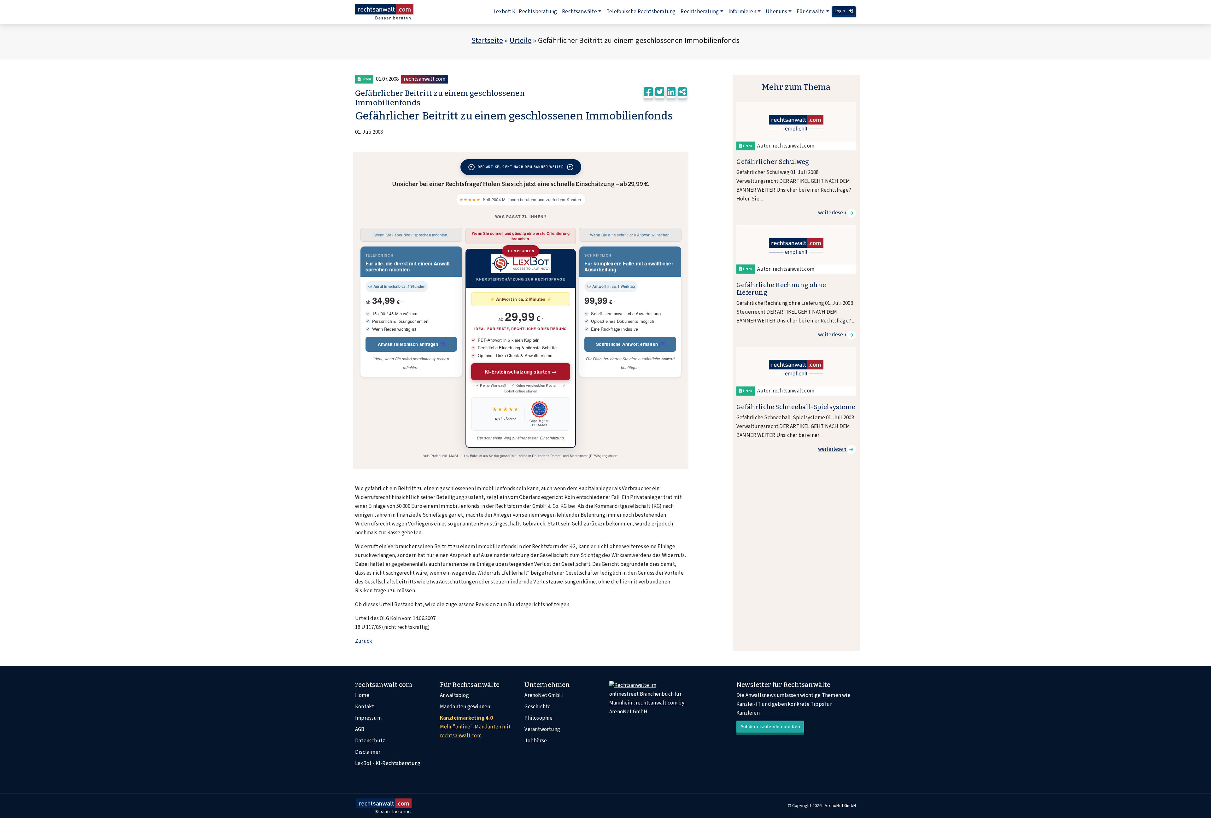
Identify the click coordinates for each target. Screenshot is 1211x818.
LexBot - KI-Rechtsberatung (387, 763)
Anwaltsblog (454, 695)
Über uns (776, 11)
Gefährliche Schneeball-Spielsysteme (795, 407)
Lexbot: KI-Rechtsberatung (525, 11)
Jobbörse (535, 741)
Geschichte (537, 707)
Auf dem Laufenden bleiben (770, 726)
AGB (360, 729)
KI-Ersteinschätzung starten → (521, 371)
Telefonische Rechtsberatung (641, 11)
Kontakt (364, 707)
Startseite (487, 40)
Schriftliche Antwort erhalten (627, 344)
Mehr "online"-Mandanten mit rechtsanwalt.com (475, 727)
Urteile (520, 40)
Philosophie (538, 718)
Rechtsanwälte (579, 11)
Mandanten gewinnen (465, 707)
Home (362, 695)
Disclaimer (367, 752)
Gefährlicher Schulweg (772, 161)
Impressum (368, 718)
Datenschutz (370, 741)
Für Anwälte (811, 11)
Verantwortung (542, 729)
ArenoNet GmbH (543, 695)
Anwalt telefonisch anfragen (408, 344)
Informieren (742, 11)
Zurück (363, 641)
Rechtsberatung (700, 11)
